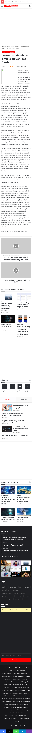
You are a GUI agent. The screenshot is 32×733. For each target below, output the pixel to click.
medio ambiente (15, 590)
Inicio (4, 46)
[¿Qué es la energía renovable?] (24, 512)
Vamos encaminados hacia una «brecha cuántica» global (23, 498)
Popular (7, 399)
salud (12, 596)
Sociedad (26, 718)
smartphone (19, 596)
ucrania (25, 599)
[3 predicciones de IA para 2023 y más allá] (8, 512)
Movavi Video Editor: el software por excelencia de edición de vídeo (21, 407)
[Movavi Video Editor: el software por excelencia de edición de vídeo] (7, 407)
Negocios (15, 718)
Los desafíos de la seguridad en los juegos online (21, 428)
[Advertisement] (16, 26)
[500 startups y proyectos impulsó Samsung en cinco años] (16, 574)
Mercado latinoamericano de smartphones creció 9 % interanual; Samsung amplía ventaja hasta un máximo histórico (23, 329)
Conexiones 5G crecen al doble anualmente (6, 326)
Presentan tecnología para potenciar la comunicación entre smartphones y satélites (8, 306)
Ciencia (11, 715)
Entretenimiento (7, 718)
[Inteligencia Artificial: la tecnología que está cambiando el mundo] (8, 490)
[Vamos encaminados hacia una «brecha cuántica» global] (24, 490)
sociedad (26, 596)
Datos (25, 715)
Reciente (24, 399)
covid (20, 587)
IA (8, 590)
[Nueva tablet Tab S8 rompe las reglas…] (26, 574)
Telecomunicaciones (14, 48)
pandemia (23, 593)
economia (27, 587)
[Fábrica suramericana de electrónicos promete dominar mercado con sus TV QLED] (6, 574)
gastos (4, 590)
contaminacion (13, 587)
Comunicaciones (18, 715)
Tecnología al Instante (13, 46)
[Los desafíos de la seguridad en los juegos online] (7, 429)
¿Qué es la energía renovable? (23, 518)
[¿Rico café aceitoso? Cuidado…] (6, 563)
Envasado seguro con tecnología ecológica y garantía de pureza (12, 414)
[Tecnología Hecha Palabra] (11, 6)
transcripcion (17, 599)
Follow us (4, 604)
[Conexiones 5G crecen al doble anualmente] (8, 319)
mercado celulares (6, 593)
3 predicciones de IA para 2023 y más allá (8, 518)
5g (3, 587)
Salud (21, 718)
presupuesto (5, 596)
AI (6, 587)
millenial (16, 593)
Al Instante (16, 721)
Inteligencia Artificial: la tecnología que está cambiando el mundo (8, 499)
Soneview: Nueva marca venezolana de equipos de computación (14, 421)
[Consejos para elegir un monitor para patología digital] (6, 569)
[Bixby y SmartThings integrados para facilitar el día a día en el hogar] (24, 297)
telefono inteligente (7, 599)
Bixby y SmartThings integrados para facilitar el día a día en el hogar (23, 305)
